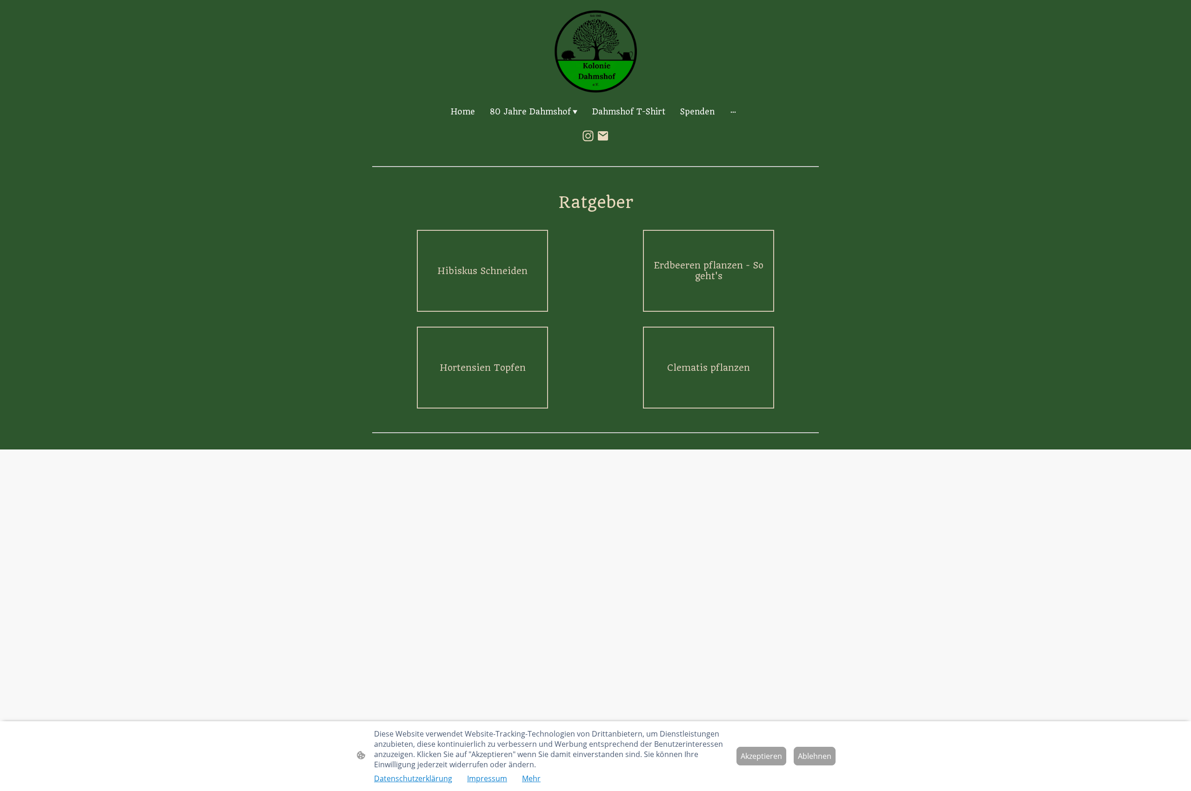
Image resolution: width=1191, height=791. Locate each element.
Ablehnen (814, 756)
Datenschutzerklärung (413, 778)
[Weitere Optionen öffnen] (733, 112)
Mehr (531, 778)
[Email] (603, 135)
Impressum (487, 778)
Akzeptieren (761, 756)
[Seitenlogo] (595, 51)
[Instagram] (588, 135)
